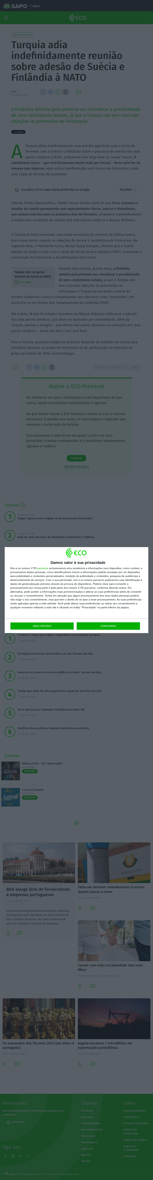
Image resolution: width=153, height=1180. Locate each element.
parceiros (42, 568)
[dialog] (76, 590)
